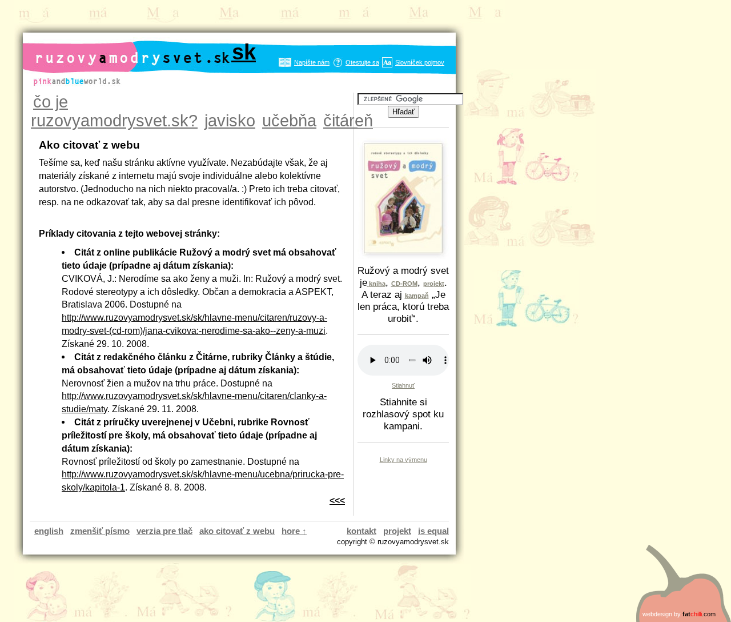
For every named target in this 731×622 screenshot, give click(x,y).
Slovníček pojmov (419, 62)
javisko (229, 120)
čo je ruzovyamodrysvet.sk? (114, 111)
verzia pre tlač (164, 531)
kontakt (361, 531)
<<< (337, 500)
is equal (433, 531)
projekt (397, 531)
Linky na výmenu (403, 459)
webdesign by (679, 614)
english (48, 531)
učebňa (289, 120)
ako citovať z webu (237, 531)
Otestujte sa (362, 62)
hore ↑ (294, 531)
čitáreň (348, 120)
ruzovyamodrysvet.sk (145, 51)
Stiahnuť (403, 385)
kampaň (417, 295)
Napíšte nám (312, 62)
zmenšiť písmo (100, 531)
